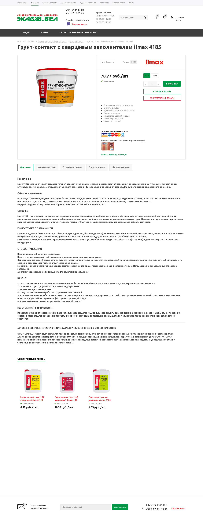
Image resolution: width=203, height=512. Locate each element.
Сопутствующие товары (162, 98)
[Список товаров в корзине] (177, 19)
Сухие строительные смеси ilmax (79, 32)
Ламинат (45, 32)
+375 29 (75, 10)
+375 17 (75, 13)
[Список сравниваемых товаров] (156, 18)
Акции (26, 32)
